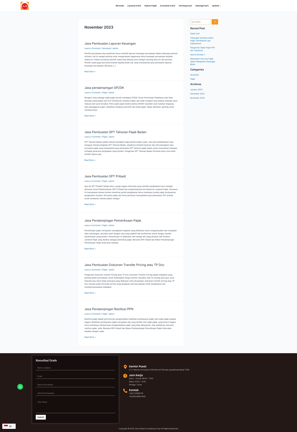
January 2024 (196, 89)
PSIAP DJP (195, 33)
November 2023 (197, 98)
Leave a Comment (92, 48)
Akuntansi (106, 48)
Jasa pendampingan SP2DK (104, 87)
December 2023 (197, 94)
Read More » (90, 71)
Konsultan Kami (167, 5)
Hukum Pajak (150, 5)
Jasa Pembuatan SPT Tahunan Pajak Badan (115, 132)
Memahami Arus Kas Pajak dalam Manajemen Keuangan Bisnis (202, 61)
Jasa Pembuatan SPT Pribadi (105, 176)
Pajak (104, 92)
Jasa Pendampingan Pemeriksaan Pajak (112, 220)
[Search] (215, 21)
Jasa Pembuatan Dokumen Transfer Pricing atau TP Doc (124, 265)
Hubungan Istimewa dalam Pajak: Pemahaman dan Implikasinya (201, 41)
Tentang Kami (185, 5)
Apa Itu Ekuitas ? (197, 54)
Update (215, 5)
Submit (40, 417)
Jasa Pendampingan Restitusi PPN (108, 309)
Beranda (120, 5)
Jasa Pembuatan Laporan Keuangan (110, 43)
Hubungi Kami (201, 5)
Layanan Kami (134, 5)
